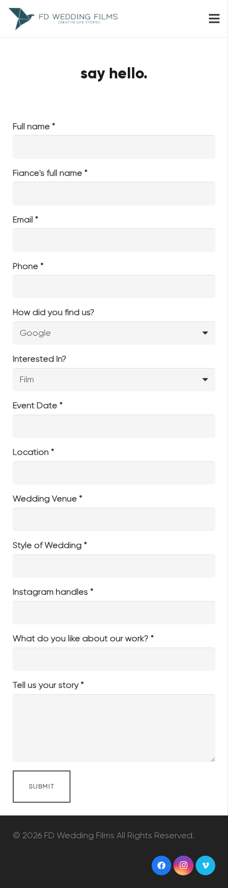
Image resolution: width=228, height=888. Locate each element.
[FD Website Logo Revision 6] (63, 18)
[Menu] (214, 18)
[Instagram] (183, 866)
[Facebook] (162, 866)
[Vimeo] (206, 866)
